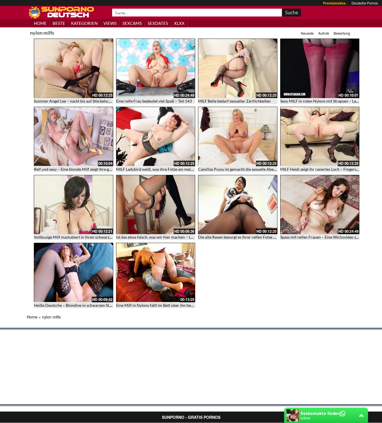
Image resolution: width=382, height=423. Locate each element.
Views (110, 23)
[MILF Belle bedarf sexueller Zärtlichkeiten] (237, 68)
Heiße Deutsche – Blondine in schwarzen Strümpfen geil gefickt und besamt (99, 305)
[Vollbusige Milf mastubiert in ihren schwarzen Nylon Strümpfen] (73, 204)
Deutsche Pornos (365, 3)
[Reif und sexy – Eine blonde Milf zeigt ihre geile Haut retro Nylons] (73, 136)
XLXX (179, 23)
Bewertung (342, 33)
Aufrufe (323, 33)
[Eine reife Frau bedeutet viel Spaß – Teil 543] (155, 68)
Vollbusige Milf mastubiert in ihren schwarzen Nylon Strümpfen (89, 237)
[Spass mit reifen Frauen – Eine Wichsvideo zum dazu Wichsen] (320, 204)
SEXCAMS (132, 23)
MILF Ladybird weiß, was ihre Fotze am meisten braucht (164, 169)
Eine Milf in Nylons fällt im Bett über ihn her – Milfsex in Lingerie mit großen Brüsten (189, 305)
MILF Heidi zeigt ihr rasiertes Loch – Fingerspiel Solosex (328, 169)
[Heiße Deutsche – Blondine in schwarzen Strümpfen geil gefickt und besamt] (73, 272)
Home (32, 317)
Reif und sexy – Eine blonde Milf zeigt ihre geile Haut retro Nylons (90, 169)
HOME (40, 23)
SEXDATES (158, 23)
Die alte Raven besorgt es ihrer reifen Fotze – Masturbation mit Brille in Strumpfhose (271, 237)
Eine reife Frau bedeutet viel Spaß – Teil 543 (154, 101)
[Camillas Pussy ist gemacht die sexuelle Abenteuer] (237, 136)
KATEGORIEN (84, 23)
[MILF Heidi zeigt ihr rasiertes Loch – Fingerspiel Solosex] (320, 136)
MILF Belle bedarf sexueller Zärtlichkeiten (234, 101)
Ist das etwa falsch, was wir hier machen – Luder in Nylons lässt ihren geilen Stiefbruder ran (194, 237)
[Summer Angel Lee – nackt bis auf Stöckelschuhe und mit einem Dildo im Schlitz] (73, 68)
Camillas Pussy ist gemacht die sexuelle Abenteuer (241, 169)
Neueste (307, 33)
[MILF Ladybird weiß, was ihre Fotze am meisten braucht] (155, 136)
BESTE (59, 23)
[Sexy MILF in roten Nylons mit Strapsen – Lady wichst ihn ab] (320, 68)
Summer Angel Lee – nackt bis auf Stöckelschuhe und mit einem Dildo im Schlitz (102, 101)
